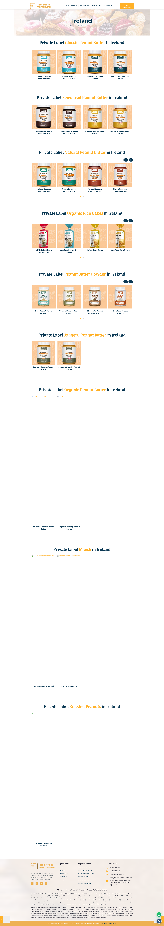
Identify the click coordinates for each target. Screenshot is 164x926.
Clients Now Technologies (108, 924)
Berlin (112, 894)
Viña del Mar (97, 904)
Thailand (109, 916)
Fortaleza (129, 896)
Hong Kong (124, 910)
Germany (92, 910)
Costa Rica (125, 907)
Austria (55, 907)
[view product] (53, 52)
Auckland (95, 894)
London (39, 900)
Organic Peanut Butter (85, 883)
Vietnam (92, 918)
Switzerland (91, 916)
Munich (118, 900)
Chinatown (66, 896)
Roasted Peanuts (83, 877)
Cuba (131, 907)
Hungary (130, 910)
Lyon (48, 900)
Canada (105, 907)
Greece (102, 910)
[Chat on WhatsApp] (159, 914)
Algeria (33, 907)
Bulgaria (99, 907)
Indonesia (38, 912)
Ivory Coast (64, 912)
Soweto (51, 904)
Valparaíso (90, 904)
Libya (100, 912)
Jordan (74, 912)
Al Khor (62, 894)
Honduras (118, 910)
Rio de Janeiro (98, 902)
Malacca (52, 900)
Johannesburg (86, 898)
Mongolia (116, 912)
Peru (92, 914)
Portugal (109, 914)
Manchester (59, 900)
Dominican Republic (51, 910)
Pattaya (59, 902)
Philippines (98, 914)
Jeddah (79, 898)
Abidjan (33, 894)
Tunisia (126, 916)
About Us (62, 870)
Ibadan (70, 898)
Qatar (113, 914)
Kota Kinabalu (110, 898)
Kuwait (90, 912)
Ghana (97, 910)
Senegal (34, 916)
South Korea (60, 916)
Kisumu (104, 898)
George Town (40, 898)
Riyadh (104, 902)
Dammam (96, 896)
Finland (82, 910)
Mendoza (95, 900)
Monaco (101, 900)
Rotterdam (115, 902)
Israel (54, 912)
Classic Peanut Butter (85, 867)
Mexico (111, 912)
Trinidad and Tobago (117, 916)
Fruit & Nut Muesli (69, 686)
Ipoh (74, 898)
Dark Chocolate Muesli (43, 686)
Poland (104, 914)
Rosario (109, 902)
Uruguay (73, 918)
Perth (64, 902)
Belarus (73, 907)
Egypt (64, 910)
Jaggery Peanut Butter (85, 870)
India (33, 912)
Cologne (80, 896)
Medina (83, 900)
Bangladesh (66, 907)
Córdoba (85, 896)
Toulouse (74, 904)
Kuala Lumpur (119, 898)
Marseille (72, 900)
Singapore (40, 916)
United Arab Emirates (36, 918)
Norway (67, 914)
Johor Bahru (94, 898)
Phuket (69, 902)
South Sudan (68, 916)
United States (56, 918)
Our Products (64, 874)
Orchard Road (44, 902)
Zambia (98, 918)
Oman (71, 914)
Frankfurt (33, 898)
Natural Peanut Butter (85, 880)
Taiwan (98, 916)
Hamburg (59, 898)
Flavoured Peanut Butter (86, 874)
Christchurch (73, 896)
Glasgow (47, 898)
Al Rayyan (67, 894)
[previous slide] (125, 160)
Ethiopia (76, 910)
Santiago (127, 902)
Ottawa (51, 902)
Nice (132, 900)
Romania (118, 914)
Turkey (130, 916)
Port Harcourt (75, 902)
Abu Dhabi (38, 894)
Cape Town (52, 896)
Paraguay (87, 914)
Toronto (79, 904)
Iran (43, 912)
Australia (49, 907)
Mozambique (128, 912)
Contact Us (63, 880)
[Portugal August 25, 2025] (5, 919)
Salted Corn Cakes (95, 250)
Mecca (78, 900)
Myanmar (33, 914)
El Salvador (70, 910)
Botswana (89, 907)
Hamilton (53, 898)
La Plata (130, 898)
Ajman (53, 894)
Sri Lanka (79, 916)
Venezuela (86, 918)
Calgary (46, 896)
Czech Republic (35, 910)
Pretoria (82, 902)
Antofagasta (88, 894)
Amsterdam (81, 894)
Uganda (63, 918)
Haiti (113, 910)
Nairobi (123, 900)
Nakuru (128, 900)
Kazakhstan (80, 912)
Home (72, 26)
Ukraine (68, 918)
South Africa (52, 916)
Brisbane (124, 894)
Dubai (101, 896)
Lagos (125, 898)
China (113, 907)
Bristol (33, 896)
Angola (38, 907)
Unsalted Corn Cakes (120, 250)
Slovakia (46, 916)
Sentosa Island (39, 904)
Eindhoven (118, 896)
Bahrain (60, 907)
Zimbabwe (103, 918)
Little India (34, 900)
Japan (69, 912)
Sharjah (46, 904)
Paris (55, 902)
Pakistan (76, 914)
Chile (109, 907)
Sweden (85, 916)
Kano (99, 898)
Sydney (56, 904)
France (87, 910)
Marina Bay (66, 900)
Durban (106, 896)
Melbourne (89, 900)
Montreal (106, 900)
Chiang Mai (59, 896)
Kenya (86, 912)
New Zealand (48, 914)
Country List (82, 26)
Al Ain (57, 894)
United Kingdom (47, 918)
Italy (58, 912)
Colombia (118, 907)
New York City (35, 902)
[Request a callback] (159, 921)
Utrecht (85, 904)
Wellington (105, 904)
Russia (123, 914)
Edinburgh (111, 896)
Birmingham (118, 894)
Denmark (42, 910)
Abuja (43, 894)
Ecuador (60, 910)
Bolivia (83, 907)
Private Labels (64, 877)
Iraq (46, 912)
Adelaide (48, 894)
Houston (65, 898)
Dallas (91, 896)
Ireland (50, 912)
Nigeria (62, 914)
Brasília (130, 894)
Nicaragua (56, 914)
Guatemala (108, 910)
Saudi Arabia (129, 914)
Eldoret (124, 896)
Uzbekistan (80, 918)
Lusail (44, 900)
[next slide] (130, 160)
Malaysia (105, 912)
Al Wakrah (74, 894)
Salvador (121, 902)
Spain (74, 916)
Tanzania (103, 916)
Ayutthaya (101, 894)
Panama (82, 914)
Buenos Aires (39, 896)
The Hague (68, 904)
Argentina (43, 907)
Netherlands (40, 914)
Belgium (78, 907)
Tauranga (61, 904)
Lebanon (95, 912)
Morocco (122, 912)
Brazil (94, 907)
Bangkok (107, 894)
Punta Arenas (89, 902)
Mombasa (112, 900)
